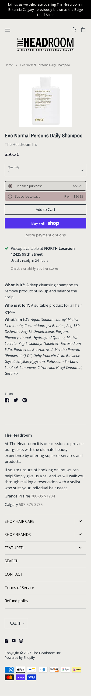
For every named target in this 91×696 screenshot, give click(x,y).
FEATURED (14, 547)
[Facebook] (4, 640)
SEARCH (12, 560)
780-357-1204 (43, 496)
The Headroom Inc (21, 144)
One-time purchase (29, 186)
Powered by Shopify (20, 657)
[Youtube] (12, 640)
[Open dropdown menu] (80, 521)
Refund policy (16, 600)
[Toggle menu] (8, 29)
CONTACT (14, 574)
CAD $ (15, 623)
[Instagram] (19, 640)
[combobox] (45, 170)
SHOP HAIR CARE (19, 521)
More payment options (45, 235)
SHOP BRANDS (18, 534)
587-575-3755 (31, 504)
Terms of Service (19, 587)
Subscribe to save (27, 196)
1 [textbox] (9, 172)
